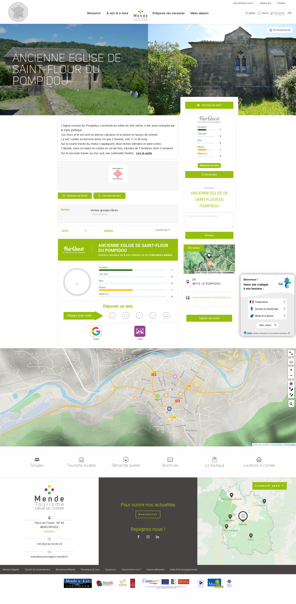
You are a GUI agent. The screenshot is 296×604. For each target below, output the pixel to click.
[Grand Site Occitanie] (133, 583)
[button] (277, 13)
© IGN (265, 444)
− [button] (291, 375)
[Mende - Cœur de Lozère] (140, 15)
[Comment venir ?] (18, 21)
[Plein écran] (291, 353)
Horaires (49, 531)
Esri (260, 444)
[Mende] (215, 583)
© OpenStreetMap (276, 444)
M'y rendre (194, 247)
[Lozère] (123, 583)
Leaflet (254, 444)
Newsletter (148, 514)
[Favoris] (263, 13)
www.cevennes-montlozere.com (212, 297)
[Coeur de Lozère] (105, 583)
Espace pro (265, 3)
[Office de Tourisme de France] (229, 583)
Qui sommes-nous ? (243, 3)
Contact (281, 3)
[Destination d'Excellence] (200, 583)
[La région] (166, 583)
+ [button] (291, 370)
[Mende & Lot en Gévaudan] (77, 583)
